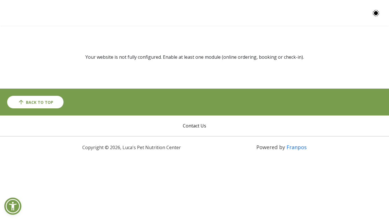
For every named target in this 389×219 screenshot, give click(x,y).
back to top (39, 102)
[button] (13, 206)
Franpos (296, 147)
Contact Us (194, 126)
